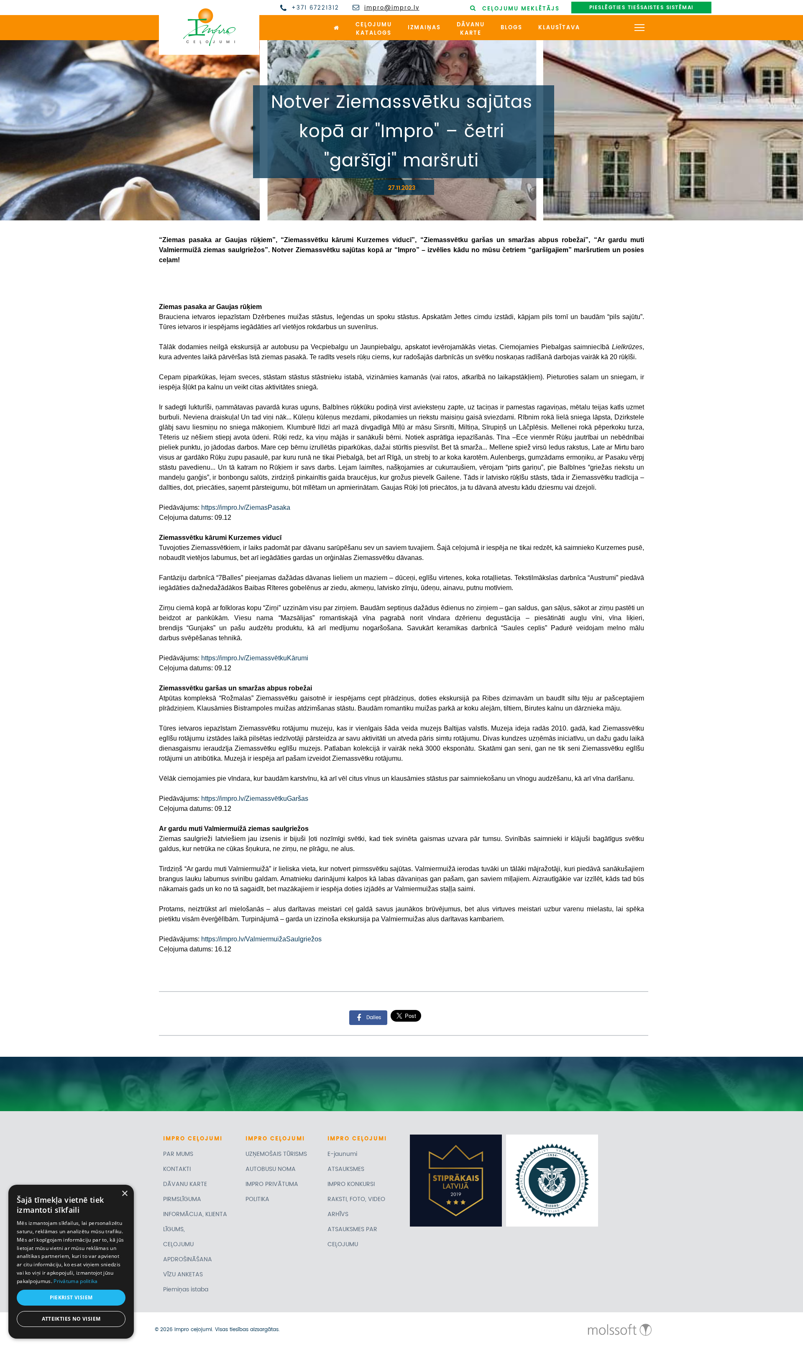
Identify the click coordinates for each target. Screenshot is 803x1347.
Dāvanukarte (471, 29)
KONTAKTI (177, 1169)
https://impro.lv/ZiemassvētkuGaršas (254, 798)
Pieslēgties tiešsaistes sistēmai (641, 8)
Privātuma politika (75, 1281)
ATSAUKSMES (345, 1169)
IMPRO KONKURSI (351, 1184)
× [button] (124, 1194)
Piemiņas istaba (185, 1289)
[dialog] (71, 1262)
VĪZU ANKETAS (183, 1274)
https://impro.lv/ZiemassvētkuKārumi (254, 658)
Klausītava (559, 27)
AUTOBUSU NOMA (271, 1169)
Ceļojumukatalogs (373, 29)
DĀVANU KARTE (185, 1184)
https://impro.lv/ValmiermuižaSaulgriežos (261, 939)
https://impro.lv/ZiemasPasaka (245, 507)
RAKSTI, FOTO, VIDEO (356, 1199)
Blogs (511, 27)
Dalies (373, 1017)
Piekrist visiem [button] (71, 1297)
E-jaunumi (342, 1154)
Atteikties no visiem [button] (71, 1318)
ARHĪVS (337, 1214)
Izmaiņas (424, 27)
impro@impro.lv (391, 8)
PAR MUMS (178, 1154)
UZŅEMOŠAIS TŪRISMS (276, 1154)
